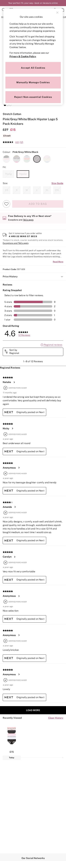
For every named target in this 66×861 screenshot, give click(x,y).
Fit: (4, 167)
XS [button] (6, 190)
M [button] (27, 190)
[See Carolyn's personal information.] (14, 556)
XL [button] (47, 190)
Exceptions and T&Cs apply (16, 243)
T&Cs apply (28, 219)
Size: (5, 183)
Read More (58, 262)
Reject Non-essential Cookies (33, 97)
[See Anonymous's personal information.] (18, 467)
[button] (5, 105)
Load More (33, 710)
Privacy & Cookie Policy (22, 56)
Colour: (6, 152)
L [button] (37, 190)
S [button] (16, 190)
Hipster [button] (23, 174)
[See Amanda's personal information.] (15, 507)
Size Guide (57, 183)
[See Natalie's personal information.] (14, 382)
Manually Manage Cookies (33, 82)
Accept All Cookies (33, 67)
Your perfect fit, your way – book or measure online (33, 3)
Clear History (55, 717)
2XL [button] (57, 190)
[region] (33, 56)
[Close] (57, 12)
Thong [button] (8, 174)
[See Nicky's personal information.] (12, 428)
